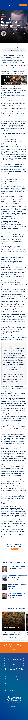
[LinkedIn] (22, 669)
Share (14, 39)
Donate (23, 5)
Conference (18, 680)
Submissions (9, 690)
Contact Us (15, 708)
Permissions (8, 692)
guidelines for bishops (11, 271)
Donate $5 (14, 548)
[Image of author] (3, 33)
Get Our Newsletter (14, 659)
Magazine (5, 14)
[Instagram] (13, 669)
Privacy (10, 708)
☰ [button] (2, 5)
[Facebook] (5, 669)
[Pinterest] (16, 669)
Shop (16, 5)
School (17, 678)
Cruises (17, 681)
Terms (7, 708)
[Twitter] (8, 669)
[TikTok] (19, 669)
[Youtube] (11, 669)
